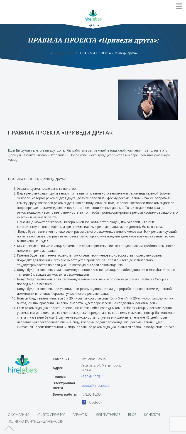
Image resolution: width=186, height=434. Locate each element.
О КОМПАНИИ (18, 414)
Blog (132, 414)
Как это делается (51, 414)
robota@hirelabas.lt (95, 385)
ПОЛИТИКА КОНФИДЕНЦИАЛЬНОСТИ (36, 421)
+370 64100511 (92, 376)
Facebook (95, 402)
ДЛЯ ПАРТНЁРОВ (108, 414)
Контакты (152, 414)
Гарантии (80, 414)
